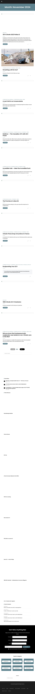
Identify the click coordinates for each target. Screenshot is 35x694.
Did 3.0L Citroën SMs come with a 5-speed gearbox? (12, 607)
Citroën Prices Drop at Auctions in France (16, 234)
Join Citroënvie (17, 688)
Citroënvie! (24, 132)
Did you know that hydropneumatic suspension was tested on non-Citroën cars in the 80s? (17, 335)
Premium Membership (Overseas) (15, 272)
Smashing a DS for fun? (10, 70)
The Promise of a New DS (11, 201)
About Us (3, 688)
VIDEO (30, 331)
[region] (17, 366)
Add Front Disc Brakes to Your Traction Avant (11, 621)
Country (10, 643)
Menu (33, 2)
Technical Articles (27, 264)
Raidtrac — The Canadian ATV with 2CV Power (15, 135)
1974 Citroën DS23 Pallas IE (11, 34)
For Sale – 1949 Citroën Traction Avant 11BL (11, 610)
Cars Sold (5, 32)
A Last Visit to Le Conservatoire (13, 101)
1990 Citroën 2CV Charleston (12, 302)
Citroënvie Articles (17, 132)
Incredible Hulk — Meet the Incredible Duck (16, 168)
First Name (10, 637)
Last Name (10, 640)
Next (22, 349)
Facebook (16, 686)
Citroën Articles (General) (8, 99)
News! (7, 688)
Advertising (12, 688)
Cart (27, 688)
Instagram (18, 686)
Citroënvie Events (14, 166)
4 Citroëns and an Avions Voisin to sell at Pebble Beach (13, 614)
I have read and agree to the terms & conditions (18, 649)
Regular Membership (19, 271)
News (24, 99)
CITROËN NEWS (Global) (18, 99)
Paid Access (20, 264)
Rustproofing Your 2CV (10, 266)
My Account (23, 688)
